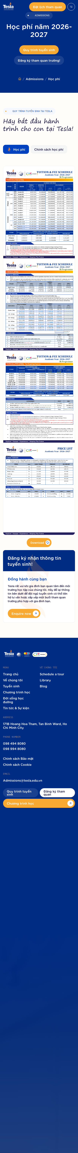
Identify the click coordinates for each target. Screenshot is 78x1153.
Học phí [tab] (19, 149)
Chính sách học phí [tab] (48, 149)
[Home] (19, 78)
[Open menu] (71, 7)
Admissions (35, 79)
